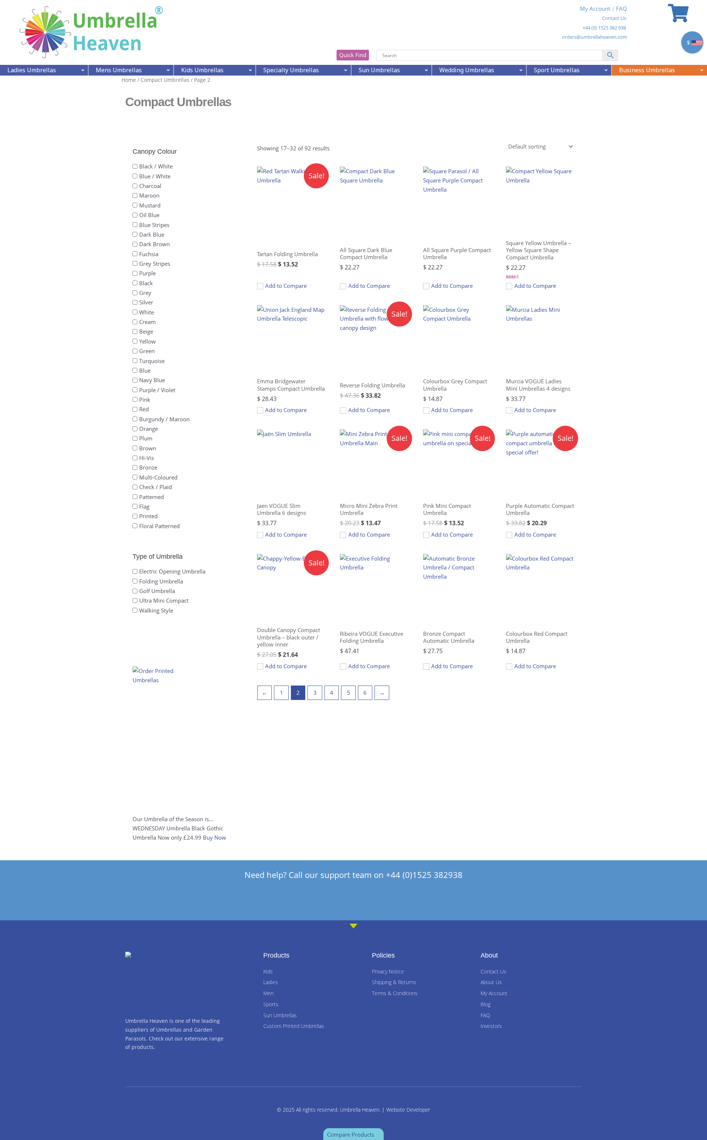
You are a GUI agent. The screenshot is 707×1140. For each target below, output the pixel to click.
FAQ (621, 8)
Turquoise (152, 360)
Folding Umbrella (161, 581)
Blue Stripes (154, 224)
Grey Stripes (154, 263)
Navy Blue (152, 380)
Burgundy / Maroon (164, 418)
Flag (144, 506)
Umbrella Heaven (359, 1109)
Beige (146, 331)
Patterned (151, 496)
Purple (147, 273)
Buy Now (214, 837)
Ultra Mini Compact (164, 600)
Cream (147, 321)
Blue (145, 370)
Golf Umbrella (157, 591)
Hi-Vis (146, 457)
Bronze (148, 467)
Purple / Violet (157, 389)
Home (129, 79)
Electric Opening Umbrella (172, 571)
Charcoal (150, 185)
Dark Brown (154, 244)
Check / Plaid (155, 487)
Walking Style (156, 610)
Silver (146, 302)
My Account (595, 8)
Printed (148, 516)
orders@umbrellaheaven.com (594, 37)
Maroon (149, 195)
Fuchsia (148, 253)
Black (146, 282)
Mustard (150, 205)
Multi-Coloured (158, 477)
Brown (147, 448)
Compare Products (351, 1134)
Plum (145, 438)
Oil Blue (149, 215)
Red (144, 409)
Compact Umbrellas (165, 79)
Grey (145, 292)
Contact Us (614, 18)
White (146, 311)
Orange (148, 428)
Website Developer (408, 1109)
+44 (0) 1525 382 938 (604, 27)
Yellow (147, 341)
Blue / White (154, 175)
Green (147, 351)
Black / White (156, 166)
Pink (144, 399)
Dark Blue (151, 234)
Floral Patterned (159, 525)
